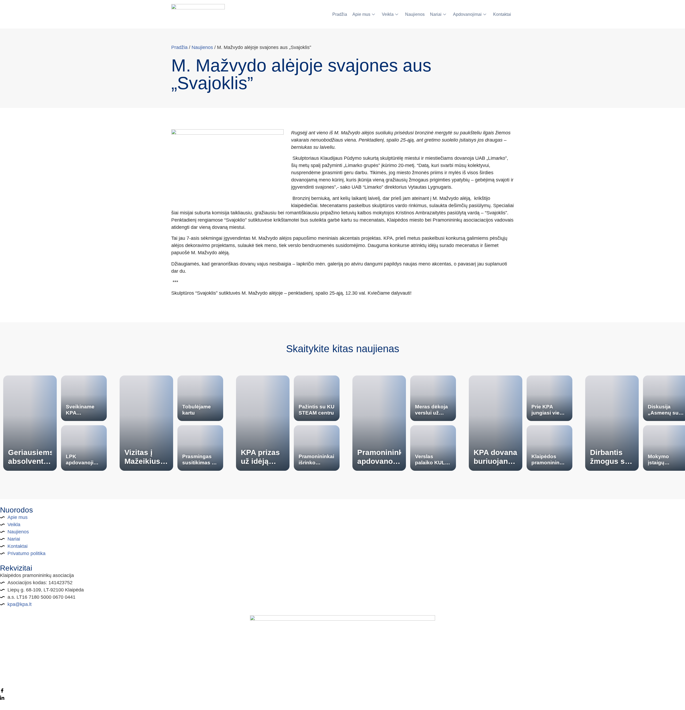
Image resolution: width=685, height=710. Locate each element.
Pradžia (339, 14)
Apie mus (361, 14)
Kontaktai (502, 14)
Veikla (388, 14)
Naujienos (415, 14)
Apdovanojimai (467, 14)
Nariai (436, 14)
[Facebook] (342, 690)
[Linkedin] (342, 697)
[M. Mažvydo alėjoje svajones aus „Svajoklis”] (227, 166)
